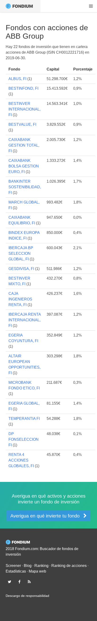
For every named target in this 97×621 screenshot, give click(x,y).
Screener (13, 566)
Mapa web (37, 571)
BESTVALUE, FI (22, 124)
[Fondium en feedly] (29, 581)
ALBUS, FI (17, 79)
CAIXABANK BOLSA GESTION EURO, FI (23, 166)
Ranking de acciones (69, 566)
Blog (28, 566)
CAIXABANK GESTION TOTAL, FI (23, 145)
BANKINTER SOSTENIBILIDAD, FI (24, 187)
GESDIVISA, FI (21, 269)
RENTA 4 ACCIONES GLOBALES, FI (21, 460)
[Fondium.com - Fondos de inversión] (20, 6)
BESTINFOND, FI (23, 88)
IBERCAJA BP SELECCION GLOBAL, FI (20, 253)
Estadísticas (16, 571)
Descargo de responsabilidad (27, 596)
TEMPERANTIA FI (24, 419)
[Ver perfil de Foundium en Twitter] (9, 581)
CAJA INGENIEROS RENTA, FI (20, 299)
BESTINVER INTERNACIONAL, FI (24, 109)
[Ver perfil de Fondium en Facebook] (19, 581)
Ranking (41, 566)
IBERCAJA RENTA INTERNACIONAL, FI (24, 320)
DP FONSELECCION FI (23, 439)
